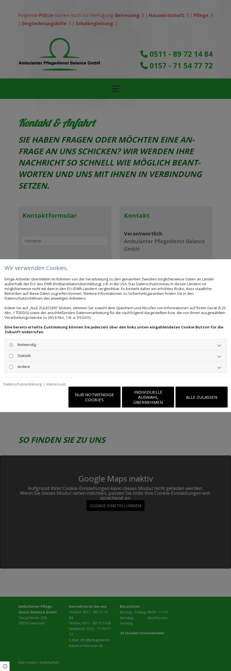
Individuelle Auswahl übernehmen (148, 397)
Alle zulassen (201, 397)
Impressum (56, 384)
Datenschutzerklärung (22, 384)
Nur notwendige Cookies (94, 397)
